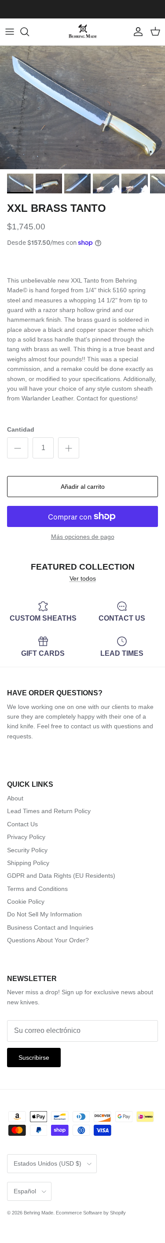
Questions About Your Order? (48, 940)
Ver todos (83, 578)
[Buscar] (29, 31)
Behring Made (38, 1212)
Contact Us (22, 824)
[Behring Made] (83, 32)
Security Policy (27, 850)
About (15, 798)
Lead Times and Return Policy (49, 810)
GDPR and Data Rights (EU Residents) (61, 875)
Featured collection (83, 566)
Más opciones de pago (82, 536)
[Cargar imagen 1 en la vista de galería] (82, 107)
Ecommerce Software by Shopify (91, 1212)
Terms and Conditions (37, 888)
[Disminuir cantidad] (17, 447)
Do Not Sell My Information (44, 914)
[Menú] (9, 31)
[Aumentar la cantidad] (68, 447)
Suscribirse (33, 1057)
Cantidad (20, 429)
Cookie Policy (25, 901)
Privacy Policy (26, 836)
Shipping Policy (28, 862)
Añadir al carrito (83, 486)
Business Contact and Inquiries (50, 927)
